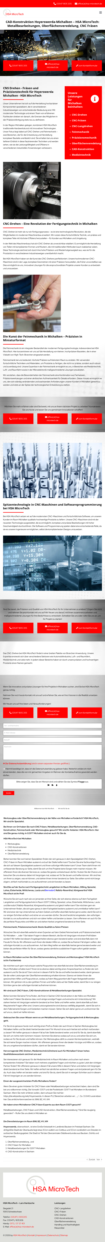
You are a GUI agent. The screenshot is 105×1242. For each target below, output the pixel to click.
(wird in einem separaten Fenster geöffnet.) (37, 763)
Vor (98, 1159)
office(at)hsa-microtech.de (22, 1226)
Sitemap (64, 1235)
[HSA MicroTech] (13, 10)
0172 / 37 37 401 (17, 1223)
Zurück (92, 1159)
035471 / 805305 (19, 1217)
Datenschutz (53, 1235)
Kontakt (31, 1235)
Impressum (41, 1235)
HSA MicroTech (20, 1235)
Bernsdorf (50, 890)
